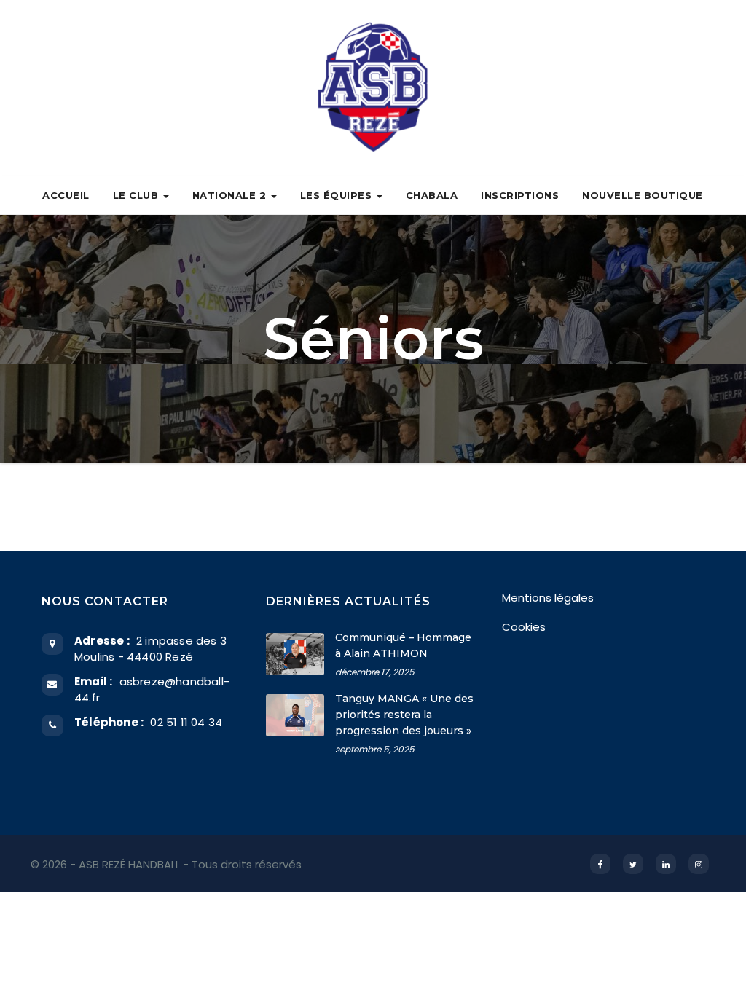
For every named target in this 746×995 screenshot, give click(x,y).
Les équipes (337, 195)
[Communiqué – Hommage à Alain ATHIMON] (295, 654)
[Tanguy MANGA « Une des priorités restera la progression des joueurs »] (295, 715)
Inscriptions (520, 195)
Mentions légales (548, 597)
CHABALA (432, 195)
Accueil (66, 195)
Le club (137, 195)
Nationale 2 (231, 195)
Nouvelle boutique (642, 195)
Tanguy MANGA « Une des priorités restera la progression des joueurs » (404, 714)
